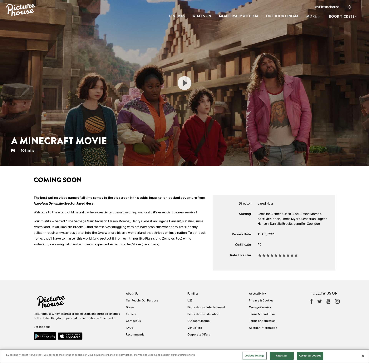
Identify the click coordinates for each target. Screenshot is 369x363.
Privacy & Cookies (261, 300)
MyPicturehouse (327, 7)
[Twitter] (319, 302)
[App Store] (70, 337)
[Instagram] (337, 302)
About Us (132, 293)
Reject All (281, 356)
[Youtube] (328, 302)
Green (130, 307)
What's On (201, 16)
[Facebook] (311, 302)
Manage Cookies (260, 307)
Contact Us (133, 321)
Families (192, 293)
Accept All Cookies (310, 356)
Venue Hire (194, 327)
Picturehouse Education (203, 314)
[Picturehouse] (31, 10)
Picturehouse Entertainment (206, 307)
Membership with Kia (238, 16)
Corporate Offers (198, 334)
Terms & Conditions (262, 314)
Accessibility (257, 293)
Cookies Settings (254, 356)
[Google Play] (45, 337)
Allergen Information (263, 327)
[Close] (363, 356)
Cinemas (177, 16)
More (311, 16)
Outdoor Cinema (282, 16)
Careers (131, 314)
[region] (184, 356)
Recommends (135, 334)
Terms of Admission (262, 321)
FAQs (129, 327)
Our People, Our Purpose (142, 300)
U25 (189, 300)
